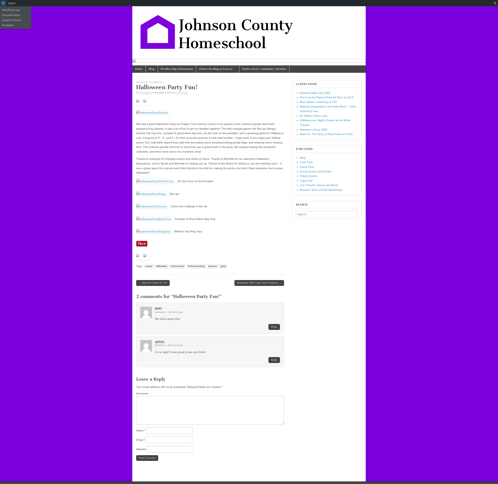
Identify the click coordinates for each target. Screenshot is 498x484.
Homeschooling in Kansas (215, 69)
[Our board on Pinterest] (146, 102)
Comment (142, 393)
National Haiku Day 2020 (315, 92)
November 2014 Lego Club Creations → (259, 282)
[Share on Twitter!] (139, 257)
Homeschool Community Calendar (264, 69)
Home (139, 69)
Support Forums (11, 20)
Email (140, 439)
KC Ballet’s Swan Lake (313, 115)
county (149, 266)
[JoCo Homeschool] (217, 29)
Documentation (11, 15)
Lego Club (306, 180)
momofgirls (145, 92)
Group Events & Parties (149, 82)
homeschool (177, 266)
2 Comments (181, 92)
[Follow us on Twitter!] (139, 102)
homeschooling (196, 266)
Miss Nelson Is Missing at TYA (318, 102)
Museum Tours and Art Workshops (321, 189)
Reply (274, 326)
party (223, 266)
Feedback (8, 25)
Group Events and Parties (315, 171)
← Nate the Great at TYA (153, 282)
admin (159, 342)
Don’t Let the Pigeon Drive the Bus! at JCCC (327, 97)
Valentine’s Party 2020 (313, 129)
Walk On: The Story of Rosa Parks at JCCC (326, 134)
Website (141, 449)
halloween (161, 266)
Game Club (307, 166)
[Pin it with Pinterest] (146, 257)
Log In (12, 3)
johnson (212, 266)
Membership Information (177, 69)
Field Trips (306, 162)
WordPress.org (11, 9)
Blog (152, 69)
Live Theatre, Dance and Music (319, 185)
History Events (308, 175)
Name (140, 430)
